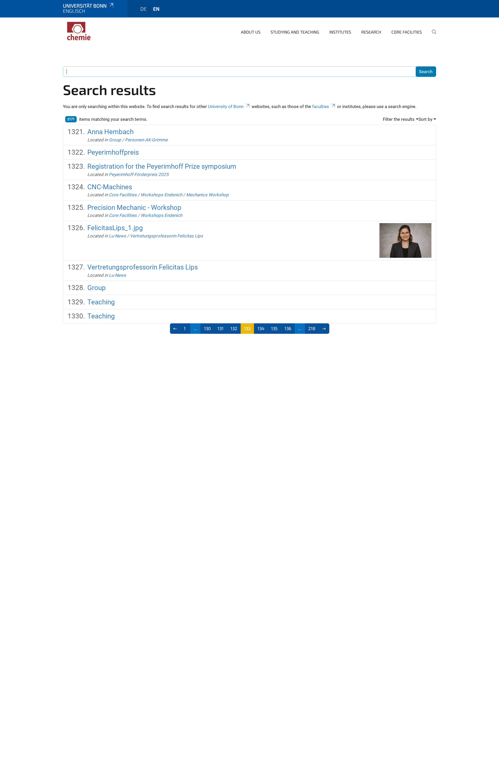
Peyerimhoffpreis (113, 152)
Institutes (340, 31)
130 (207, 328)
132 (234, 328)
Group (115, 139)
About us (250, 31)
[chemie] (88, 31)
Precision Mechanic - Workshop (134, 207)
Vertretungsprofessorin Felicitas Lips (166, 235)
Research (371, 31)
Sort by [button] (425, 119)
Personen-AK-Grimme (146, 139)
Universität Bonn (85, 6)
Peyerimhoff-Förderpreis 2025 (139, 174)
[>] (324, 328)
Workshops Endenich (161, 194)
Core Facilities (406, 31)
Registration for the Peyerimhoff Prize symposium (161, 166)
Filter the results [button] (399, 119)
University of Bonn (226, 106)
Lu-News (117, 235)
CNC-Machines (109, 187)
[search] (432, 35)
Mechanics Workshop (207, 194)
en (156, 9)
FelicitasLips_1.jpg (115, 228)
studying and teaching (295, 31)
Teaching (101, 302)
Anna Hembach (110, 132)
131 (221, 328)
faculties (320, 106)
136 (288, 328)
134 (261, 328)
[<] (175, 328)
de (143, 9)
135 (274, 328)
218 (311, 328)
